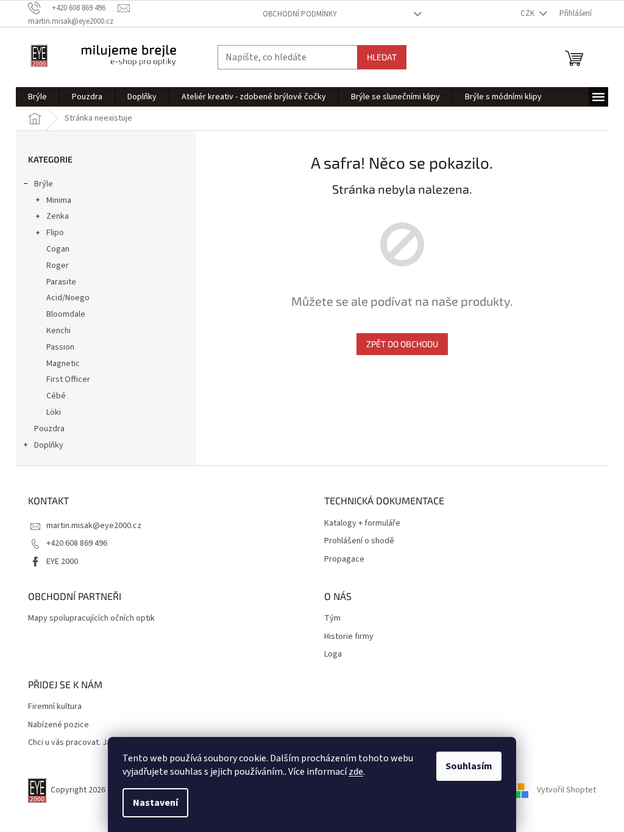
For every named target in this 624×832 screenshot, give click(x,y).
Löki (53, 412)
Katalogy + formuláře (362, 523)
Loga (333, 654)
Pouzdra (49, 429)
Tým (332, 618)
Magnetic (63, 364)
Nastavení (155, 802)
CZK (528, 13)
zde (356, 771)
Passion (60, 347)
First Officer (68, 379)
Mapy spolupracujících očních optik (91, 618)
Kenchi (58, 331)
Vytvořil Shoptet (566, 790)
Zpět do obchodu (402, 344)
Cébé (56, 396)
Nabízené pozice (58, 725)
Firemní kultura (55, 707)
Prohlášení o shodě (359, 541)
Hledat (382, 57)
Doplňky (48, 445)
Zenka (57, 216)
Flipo (55, 233)
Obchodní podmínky (300, 14)
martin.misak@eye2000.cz (93, 526)
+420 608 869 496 (76, 543)
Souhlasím (468, 766)
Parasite (61, 282)
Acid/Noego (68, 298)
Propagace (344, 559)
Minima (58, 200)
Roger (57, 265)
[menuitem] (37, 97)
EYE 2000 (62, 561)
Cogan (57, 249)
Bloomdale (65, 314)
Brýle (43, 184)
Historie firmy (349, 637)
